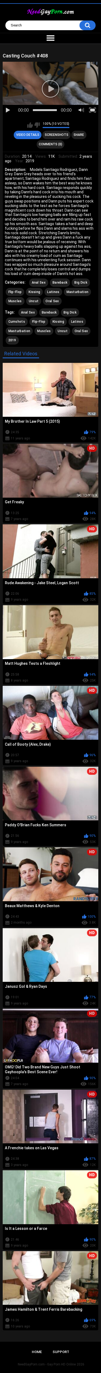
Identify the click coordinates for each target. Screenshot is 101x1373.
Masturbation (78, 292)
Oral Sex (52, 301)
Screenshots (56, 135)
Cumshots (16, 322)
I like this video (30, 125)
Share (79, 135)
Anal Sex (39, 282)
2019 (12, 340)
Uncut (34, 301)
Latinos (53, 292)
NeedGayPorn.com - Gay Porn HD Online (47, 1364)
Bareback (60, 282)
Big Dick (80, 282)
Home (37, 1352)
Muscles (15, 301)
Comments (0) (50, 144)
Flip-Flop (15, 292)
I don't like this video (37, 125)
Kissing (34, 292)
